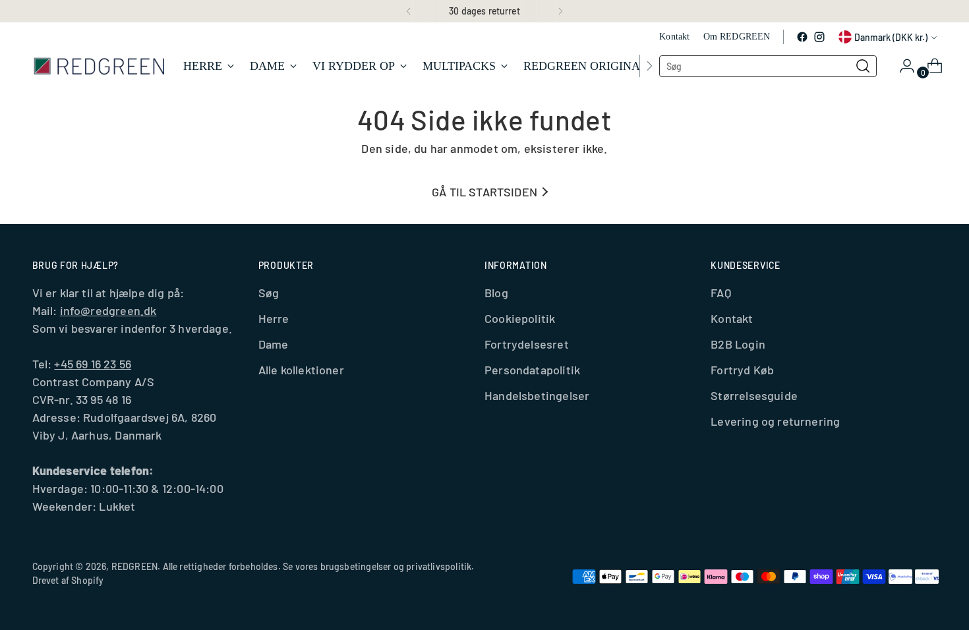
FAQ (721, 292)
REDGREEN (134, 566)
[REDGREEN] (98, 65)
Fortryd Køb (742, 369)
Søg (268, 292)
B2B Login (738, 344)
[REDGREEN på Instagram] (819, 37)
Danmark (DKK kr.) (890, 37)
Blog (496, 292)
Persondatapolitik (532, 369)
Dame (273, 344)
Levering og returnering (775, 421)
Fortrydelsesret (526, 344)
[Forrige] (408, 11)
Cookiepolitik (519, 318)
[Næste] (560, 11)
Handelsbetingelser (536, 395)
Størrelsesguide (754, 395)
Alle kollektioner (301, 369)
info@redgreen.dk (108, 310)
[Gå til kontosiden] (902, 66)
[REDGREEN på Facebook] (802, 37)
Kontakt (732, 318)
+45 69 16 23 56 (92, 364)
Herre (273, 318)
